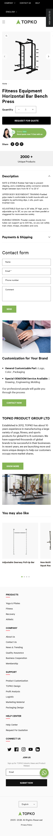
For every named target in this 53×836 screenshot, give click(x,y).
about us (10, 636)
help (37, 3)
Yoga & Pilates (13, 603)
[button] (3, 22)
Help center (12, 724)
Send (9, 309)
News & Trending (14, 647)
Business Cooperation (16, 657)
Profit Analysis (13, 691)
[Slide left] (4, 56)
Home (4, 83)
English (10, 12)
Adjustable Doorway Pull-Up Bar (18, 562)
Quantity (7, 109)
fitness (9, 608)
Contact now (14, 402)
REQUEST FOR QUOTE (27, 120)
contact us (25, 3)
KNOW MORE (13, 466)
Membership (12, 663)
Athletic (10, 619)
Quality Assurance (15, 652)
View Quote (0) (49, 18)
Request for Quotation (17, 730)
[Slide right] (49, 56)
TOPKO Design (13, 685)
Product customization (17, 680)
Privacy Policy (26, 825)
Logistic (10, 696)
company (8, 3)
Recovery (10, 614)
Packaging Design (15, 707)
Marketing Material (15, 701)
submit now (26, 782)
